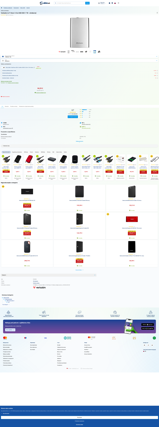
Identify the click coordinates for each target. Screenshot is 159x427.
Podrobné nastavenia (79, 421)
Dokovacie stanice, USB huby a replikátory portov (155, 179)
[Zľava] (117, 156)
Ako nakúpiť (32, 349)
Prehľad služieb (6, 360)
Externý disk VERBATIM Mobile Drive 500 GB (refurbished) (131, 167)
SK (145, 351)
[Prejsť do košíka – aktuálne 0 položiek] (118, 3)
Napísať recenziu (73, 116)
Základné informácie (61, 347)
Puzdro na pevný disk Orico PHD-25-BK (75, 167)
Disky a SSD (22, 7)
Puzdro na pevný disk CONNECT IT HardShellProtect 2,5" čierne (17, 167)
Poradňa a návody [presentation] (13, 106)
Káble (6, 178)
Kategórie (4, 275)
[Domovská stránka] (1, 8)
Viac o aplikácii (9, 329)
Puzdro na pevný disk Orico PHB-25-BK (52, 167)
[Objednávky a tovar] (109, 3)
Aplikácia (59, 358)
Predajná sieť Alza (7, 351)
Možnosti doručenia (7, 345)
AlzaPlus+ (86, 349)
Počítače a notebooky (8, 7)
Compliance (59, 365)
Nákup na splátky (6, 354)
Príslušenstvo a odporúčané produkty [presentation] (26, 106)
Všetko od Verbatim (5, 10)
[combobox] (69, 3)
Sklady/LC (59, 360)
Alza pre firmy (87, 345)
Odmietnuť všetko (79, 424)
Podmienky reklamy (7, 362)
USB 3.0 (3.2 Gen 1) (10, 300)
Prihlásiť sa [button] (102, 3)
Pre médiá (59, 356)
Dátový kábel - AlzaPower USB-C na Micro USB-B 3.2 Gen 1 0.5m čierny (19, 67)
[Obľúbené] (112, 3)
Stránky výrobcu (36, 283)
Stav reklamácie (33, 347)
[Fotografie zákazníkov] (99, 52)
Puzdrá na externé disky (17, 179)
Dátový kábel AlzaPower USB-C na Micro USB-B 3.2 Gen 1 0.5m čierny (6, 167)
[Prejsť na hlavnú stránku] (45, 3)
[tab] (2, 106)
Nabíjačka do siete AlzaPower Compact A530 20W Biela (120, 167)
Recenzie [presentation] (7, 106)
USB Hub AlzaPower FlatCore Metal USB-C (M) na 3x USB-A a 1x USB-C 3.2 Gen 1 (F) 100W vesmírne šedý (155, 167)
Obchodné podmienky (7, 356)
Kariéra (58, 354)
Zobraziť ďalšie (78, 270)
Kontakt (58, 345)
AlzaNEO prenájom (88, 347)
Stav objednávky (33, 345)
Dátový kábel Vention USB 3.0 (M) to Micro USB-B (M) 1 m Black (97, 167)
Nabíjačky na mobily (120, 178)
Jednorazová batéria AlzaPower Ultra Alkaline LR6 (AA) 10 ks (143, 167)
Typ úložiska (3, 138)
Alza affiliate (86, 351)
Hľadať (87, 3)
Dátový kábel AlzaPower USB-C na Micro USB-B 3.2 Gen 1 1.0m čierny (109, 167)
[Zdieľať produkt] (157, 13)
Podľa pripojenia (8, 299)
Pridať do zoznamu (6, 96)
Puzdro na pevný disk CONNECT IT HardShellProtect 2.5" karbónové (63, 167)
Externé (28, 7)
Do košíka (28, 210)
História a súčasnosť (61, 349)
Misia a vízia (59, 351)
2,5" (9, 302)
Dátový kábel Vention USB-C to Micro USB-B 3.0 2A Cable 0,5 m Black (86, 167)
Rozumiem (79, 417)
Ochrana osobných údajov (87, 368)
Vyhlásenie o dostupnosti (8, 358)
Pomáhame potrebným (62, 362)
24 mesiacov (35, 281)
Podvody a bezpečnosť (7, 365)
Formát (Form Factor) (5, 139)
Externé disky (132, 178)
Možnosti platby (6, 347)
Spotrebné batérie (143, 178)
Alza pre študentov (88, 354)
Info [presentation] (2, 106)
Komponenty (16, 7)
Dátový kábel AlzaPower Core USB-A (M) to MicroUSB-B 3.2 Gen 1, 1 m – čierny (40, 167)
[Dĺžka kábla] (3, 156)
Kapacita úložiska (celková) (6, 136)
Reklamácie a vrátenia (7, 349)
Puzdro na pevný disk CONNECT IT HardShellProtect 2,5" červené (29, 167)
